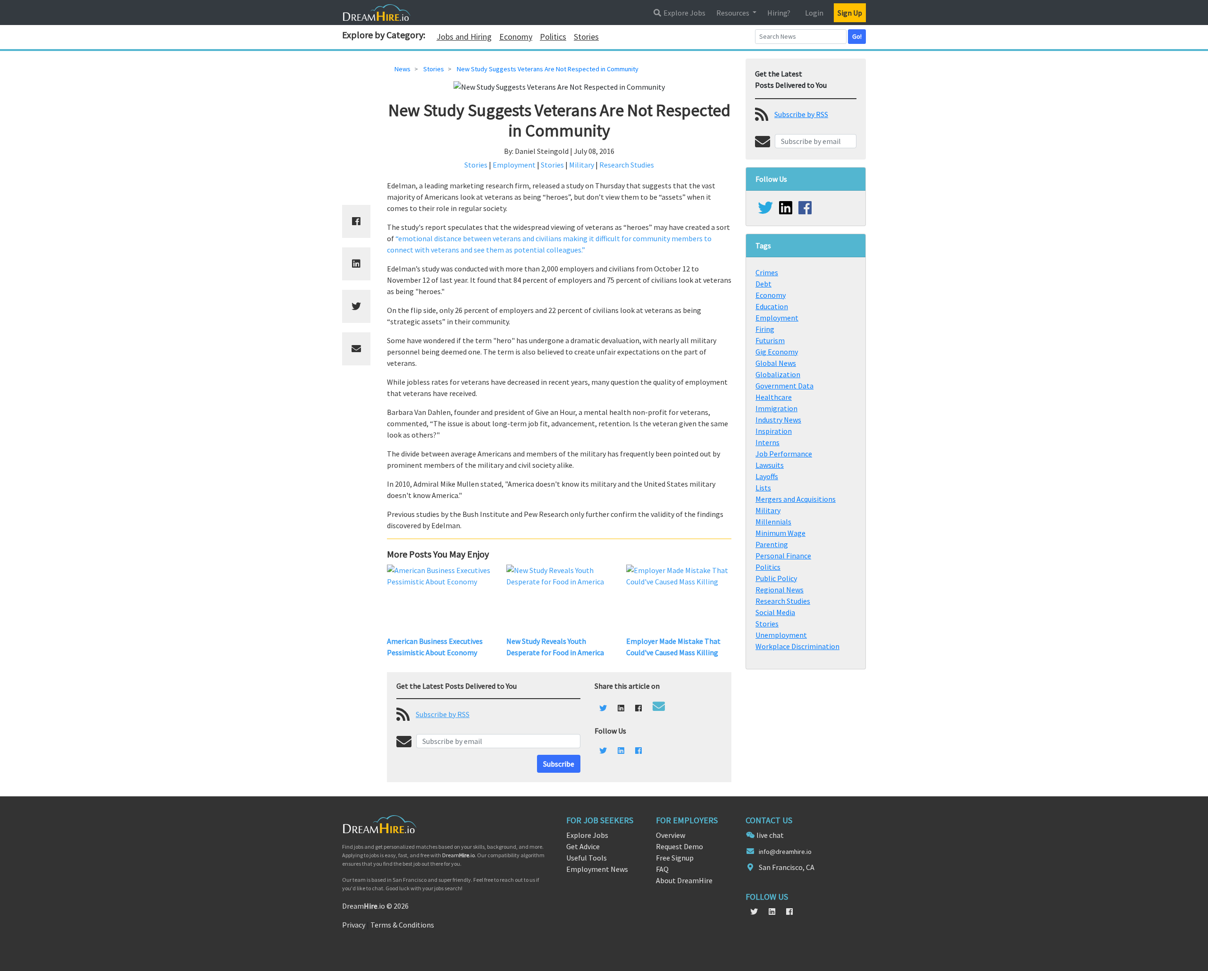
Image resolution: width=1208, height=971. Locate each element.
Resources (733, 12)
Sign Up (850, 12)
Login (814, 12)
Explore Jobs (683, 12)
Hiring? (778, 12)
